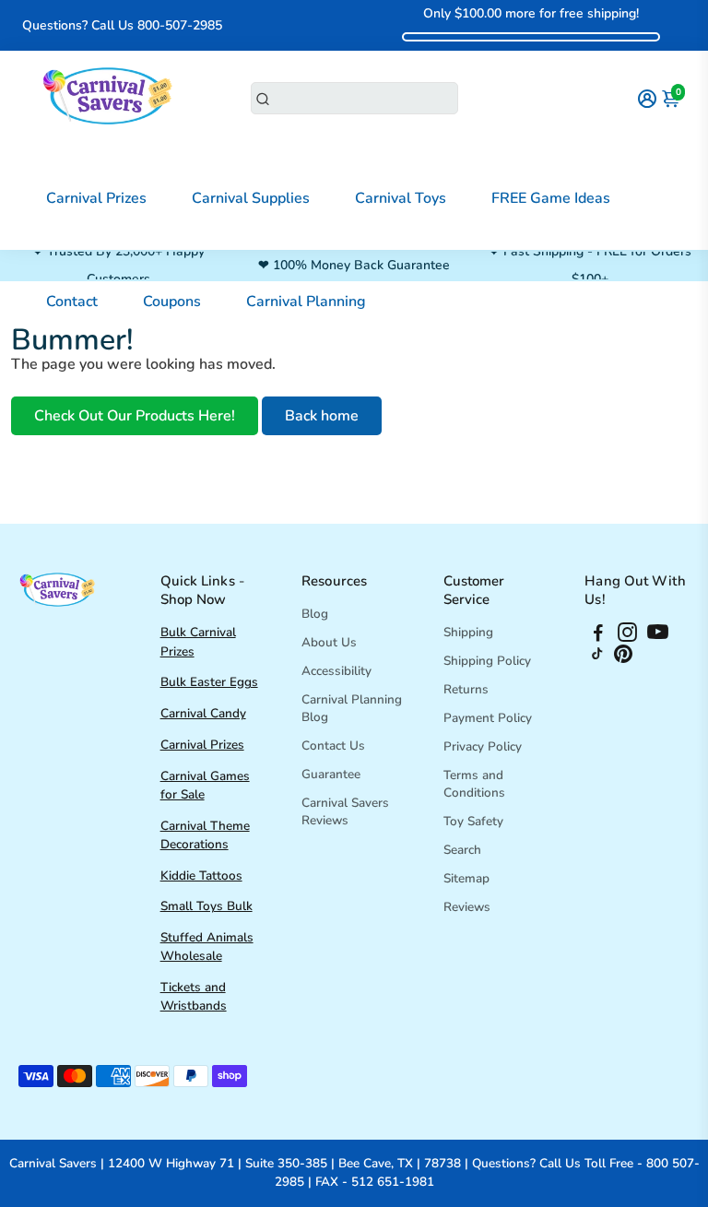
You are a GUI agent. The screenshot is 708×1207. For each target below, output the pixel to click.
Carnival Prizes (96, 198)
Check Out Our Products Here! (134, 416)
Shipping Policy (487, 660)
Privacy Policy (482, 746)
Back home (322, 416)
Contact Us (333, 745)
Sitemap (466, 878)
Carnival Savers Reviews (345, 811)
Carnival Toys (400, 198)
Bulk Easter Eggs (209, 682)
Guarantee (330, 774)
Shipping (468, 632)
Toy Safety (473, 821)
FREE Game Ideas (550, 198)
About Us (329, 642)
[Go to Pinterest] (623, 658)
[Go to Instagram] (627, 635)
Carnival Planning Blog (351, 708)
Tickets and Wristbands (193, 996)
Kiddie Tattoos (201, 875)
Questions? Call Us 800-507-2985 (122, 25)
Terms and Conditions (474, 783)
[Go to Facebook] (598, 635)
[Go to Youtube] (657, 635)
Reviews (466, 907)
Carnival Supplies (251, 198)
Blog (314, 613)
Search (462, 849)
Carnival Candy (203, 713)
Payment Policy (487, 718)
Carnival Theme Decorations (205, 835)
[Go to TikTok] (597, 658)
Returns (466, 689)
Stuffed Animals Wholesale (207, 946)
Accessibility (336, 671)
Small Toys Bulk (206, 906)
